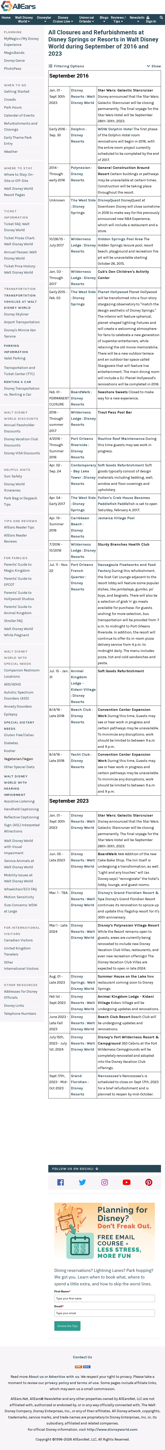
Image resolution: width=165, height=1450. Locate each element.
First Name (62, 1291)
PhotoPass (12, 68)
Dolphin (78, 129)
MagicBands (14, 52)
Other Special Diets (19, 767)
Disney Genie (14, 60)
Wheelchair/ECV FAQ (20, 889)
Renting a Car (17, 382)
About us (36, 1376)
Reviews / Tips (118, 19)
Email (59, 1306)
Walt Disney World (24, 19)
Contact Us (82, 1357)
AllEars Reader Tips (19, 527)
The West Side (83, 200)
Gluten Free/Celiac (19, 735)
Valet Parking (15, 358)
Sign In (151, 21)
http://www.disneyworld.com (112, 1429)
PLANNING (13, 32)
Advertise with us (64, 1376)
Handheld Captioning (21, 809)
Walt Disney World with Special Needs (17, 658)
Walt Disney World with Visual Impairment (18, 846)
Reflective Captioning (21, 817)
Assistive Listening (19, 801)
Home (6, 17)
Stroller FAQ (13, 621)
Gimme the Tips (67, 1326)
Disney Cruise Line (62, 19)
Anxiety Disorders (18, 706)
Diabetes (11, 743)
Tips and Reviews (20, 521)
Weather (11, 151)
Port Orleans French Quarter (82, 570)
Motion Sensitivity (19, 897)
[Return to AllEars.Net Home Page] (31, 11)
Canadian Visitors (18, 940)
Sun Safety (13, 476)
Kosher (9, 751)
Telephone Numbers (20, 1013)
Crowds (10, 99)
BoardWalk (80, 392)
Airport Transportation (22, 322)
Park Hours (13, 107)
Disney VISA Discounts (22, 453)
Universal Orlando (86, 19)
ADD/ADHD (12, 684)
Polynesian (80, 167)
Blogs (104, 17)
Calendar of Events (19, 115)
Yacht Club (80, 754)
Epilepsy (10, 714)
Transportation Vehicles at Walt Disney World (20, 301)
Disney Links (14, 1005)
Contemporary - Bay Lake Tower (83, 471)
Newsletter (138, 17)
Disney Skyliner (16, 314)
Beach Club (81, 709)
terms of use (88, 1383)
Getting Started (16, 91)
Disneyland (45, 17)
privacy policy (57, 1383)
